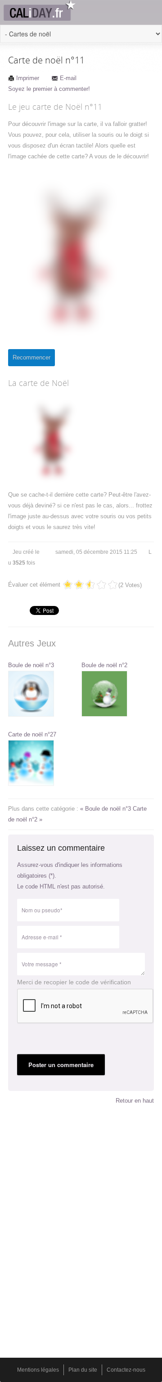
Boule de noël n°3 (31, 665)
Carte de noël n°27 (32, 734)
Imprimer (27, 78)
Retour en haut (135, 1100)
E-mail (68, 78)
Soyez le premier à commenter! (49, 88)
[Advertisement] (81, 1179)
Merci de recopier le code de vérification (74, 982)
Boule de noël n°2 (104, 665)
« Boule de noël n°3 (106, 808)
